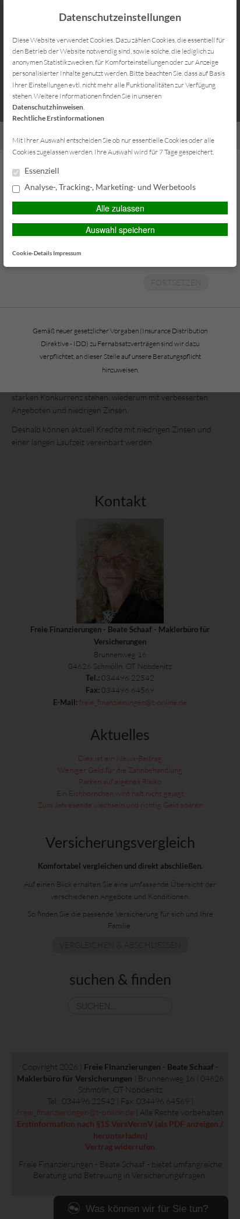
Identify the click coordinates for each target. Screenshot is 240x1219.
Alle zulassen (120, 208)
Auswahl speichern (120, 229)
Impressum (67, 252)
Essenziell (41, 170)
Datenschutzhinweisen (47, 107)
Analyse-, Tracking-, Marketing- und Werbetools (109, 187)
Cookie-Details (32, 252)
